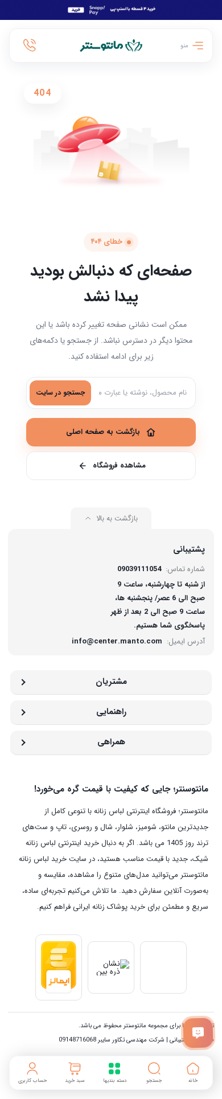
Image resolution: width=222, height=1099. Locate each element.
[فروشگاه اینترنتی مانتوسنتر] (111, 45)
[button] (154, 1072)
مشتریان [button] (111, 681)
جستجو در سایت (60, 392)
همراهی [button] (111, 742)
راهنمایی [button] (111, 712)
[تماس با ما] (198, 1033)
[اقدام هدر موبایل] (30, 46)
